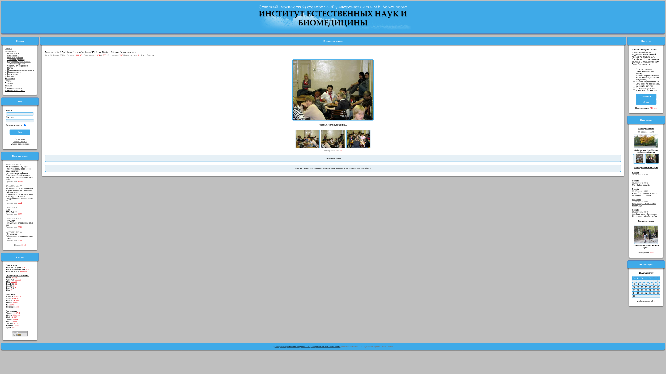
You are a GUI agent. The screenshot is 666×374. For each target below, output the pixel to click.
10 (634, 287)
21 (650, 290)
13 (646, 287)
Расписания (10, 78)
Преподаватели (14, 72)
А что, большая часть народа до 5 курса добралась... (645, 194)
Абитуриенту (13, 55)
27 (646, 293)
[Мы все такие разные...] (307, 147)
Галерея (8, 81)
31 (634, 296)
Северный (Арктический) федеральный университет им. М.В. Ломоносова (307, 347)
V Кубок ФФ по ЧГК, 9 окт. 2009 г (92, 52)
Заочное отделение (15, 60)
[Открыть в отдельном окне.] (333, 119)
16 (658, 287)
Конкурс (8, 85)
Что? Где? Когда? (65, 52)
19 (642, 290)
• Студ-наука (11, 234)
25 (638, 293)
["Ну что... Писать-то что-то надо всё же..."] (358, 147)
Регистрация (20, 139)
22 (654, 290)
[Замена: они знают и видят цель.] (646, 242)
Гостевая (9, 83)
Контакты (11, 76)
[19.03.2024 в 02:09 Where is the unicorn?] (639, 162)
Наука (10, 68)
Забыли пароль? (20, 141)
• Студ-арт (10, 221)
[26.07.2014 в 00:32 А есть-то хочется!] (652, 162)
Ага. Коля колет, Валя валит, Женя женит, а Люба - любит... (645, 215)
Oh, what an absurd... (641, 185)
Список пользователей (20, 144)
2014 (8, 210)
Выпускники (12, 74)
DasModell (636, 199)
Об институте (13, 53)
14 (650, 287)
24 (634, 293)
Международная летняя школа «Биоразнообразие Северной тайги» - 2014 (19, 190)
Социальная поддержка (17, 66)
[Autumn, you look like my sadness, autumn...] (646, 147)
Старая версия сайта (13, 88)
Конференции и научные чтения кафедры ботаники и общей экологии (18, 169)
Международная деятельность (20, 70)
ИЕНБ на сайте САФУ (15, 90)
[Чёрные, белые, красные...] (333, 147)
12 (642, 287)
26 (642, 293)
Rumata (150, 55)
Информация (10, 51)
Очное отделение (15, 57)
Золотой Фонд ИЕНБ (16, 64)
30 (658, 293)
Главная (8, 48)
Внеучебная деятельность (19, 62)
